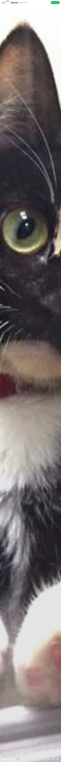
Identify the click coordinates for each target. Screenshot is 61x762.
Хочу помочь (55, 2)
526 (48, 759)
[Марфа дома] (30, 381)
